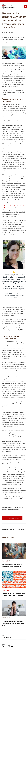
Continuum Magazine (8, 529)
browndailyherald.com (12, 518)
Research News (21, 529)
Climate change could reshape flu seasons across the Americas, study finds (13, 623)
